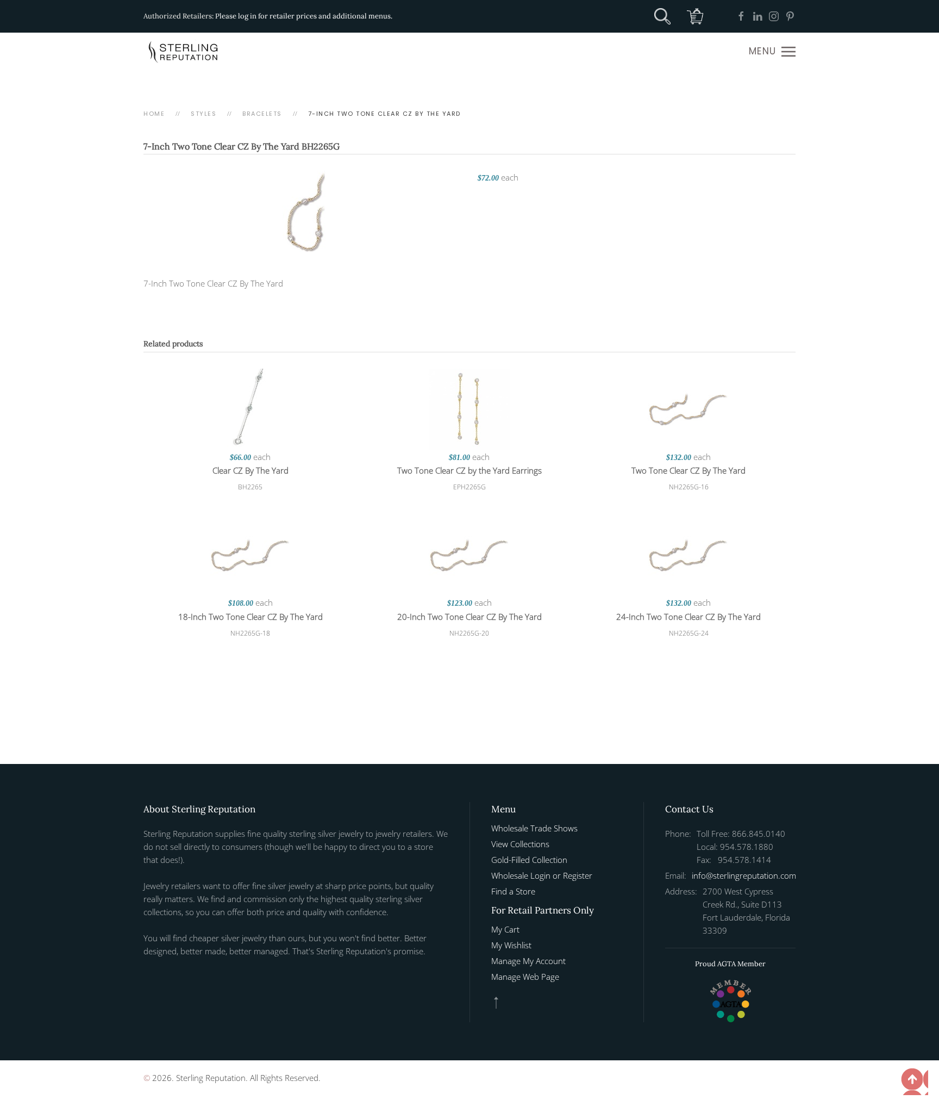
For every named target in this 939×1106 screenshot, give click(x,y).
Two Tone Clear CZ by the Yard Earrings (469, 470)
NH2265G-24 (689, 633)
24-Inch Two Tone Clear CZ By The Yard (688, 616)
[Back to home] (184, 52)
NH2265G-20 (469, 633)
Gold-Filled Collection (529, 859)
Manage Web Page (525, 976)
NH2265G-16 (689, 487)
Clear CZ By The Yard (250, 470)
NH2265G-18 (250, 633)
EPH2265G (469, 487)
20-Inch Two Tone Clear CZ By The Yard (469, 616)
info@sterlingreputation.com (744, 875)
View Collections (520, 843)
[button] (772, 52)
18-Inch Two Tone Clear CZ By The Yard (250, 616)
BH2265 (250, 487)
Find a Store (513, 891)
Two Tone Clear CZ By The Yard (688, 470)
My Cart (505, 929)
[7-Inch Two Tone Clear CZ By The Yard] (305, 210)
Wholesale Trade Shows (534, 828)
